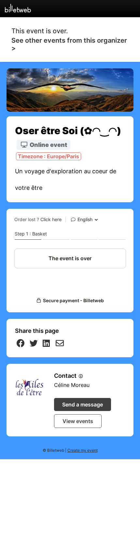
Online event (47, 144)
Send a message (82, 404)
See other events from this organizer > (69, 44)
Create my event (82, 450)
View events (78, 421)
